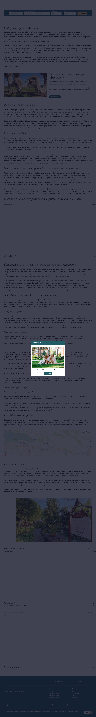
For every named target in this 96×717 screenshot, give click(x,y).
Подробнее (48, 373)
